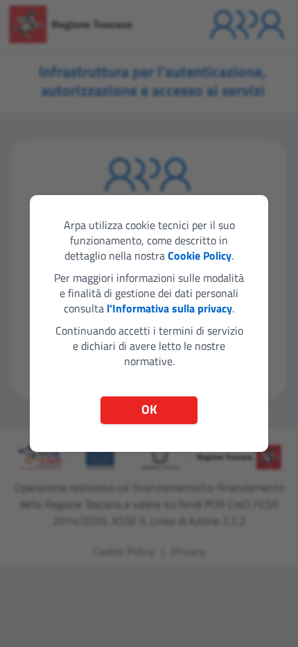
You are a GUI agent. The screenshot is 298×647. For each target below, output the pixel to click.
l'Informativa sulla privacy (169, 308)
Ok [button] (149, 409)
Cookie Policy (199, 255)
